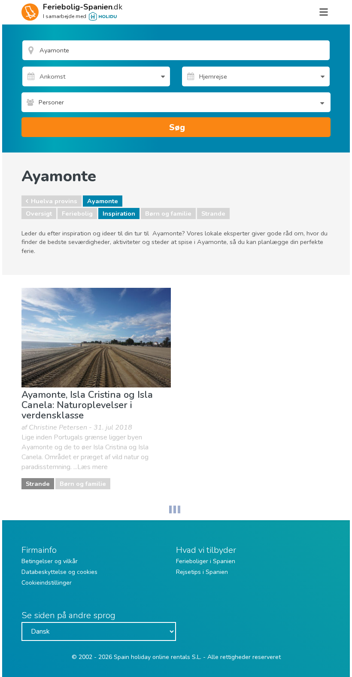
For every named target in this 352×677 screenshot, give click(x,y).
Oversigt (39, 213)
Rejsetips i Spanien (202, 572)
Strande (213, 213)
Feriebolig (77, 213)
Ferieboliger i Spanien (205, 561)
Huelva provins (54, 201)
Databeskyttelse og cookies (59, 572)
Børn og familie (168, 213)
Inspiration (119, 213)
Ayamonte (102, 201)
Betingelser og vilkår (49, 561)
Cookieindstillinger (46, 583)
